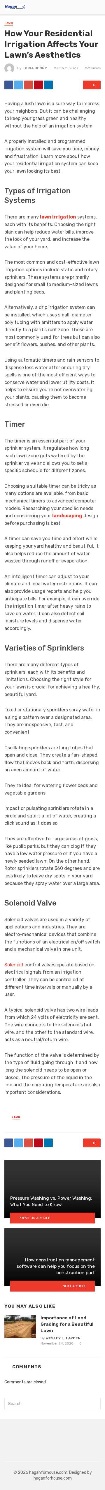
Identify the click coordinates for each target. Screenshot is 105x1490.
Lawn (8, 23)
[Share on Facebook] (8, 85)
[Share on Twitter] (18, 85)
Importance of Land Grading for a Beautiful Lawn (67, 1324)
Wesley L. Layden (63, 1338)
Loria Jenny (34, 68)
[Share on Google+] (28, 85)
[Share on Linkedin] (48, 85)
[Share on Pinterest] (38, 85)
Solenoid (13, 965)
